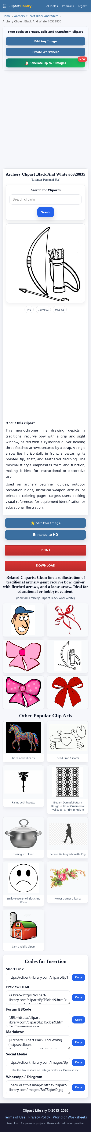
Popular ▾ (68, 6)
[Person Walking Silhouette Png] (68, 833)
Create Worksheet (45, 52)
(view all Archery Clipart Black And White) (45, 598)
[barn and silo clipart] (23, 926)
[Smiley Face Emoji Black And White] (23, 878)
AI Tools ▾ (52, 6)
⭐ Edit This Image (46, 523)
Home (7, 16)
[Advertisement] (45, 119)
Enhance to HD (45, 535)
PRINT (45, 550)
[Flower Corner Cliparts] (68, 878)
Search (45, 212)
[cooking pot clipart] (23, 833)
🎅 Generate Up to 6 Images (55, 61)
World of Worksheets (70, 1117)
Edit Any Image (45, 41)
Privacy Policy (39, 1117)
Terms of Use (14, 1117)
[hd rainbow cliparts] (23, 737)
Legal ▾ (82, 6)
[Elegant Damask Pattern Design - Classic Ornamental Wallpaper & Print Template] (68, 782)
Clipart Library (35, 1110)
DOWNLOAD (45, 565)
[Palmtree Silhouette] (23, 782)
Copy (78, 977)
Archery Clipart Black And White (36, 16)
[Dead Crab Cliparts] (68, 737)
